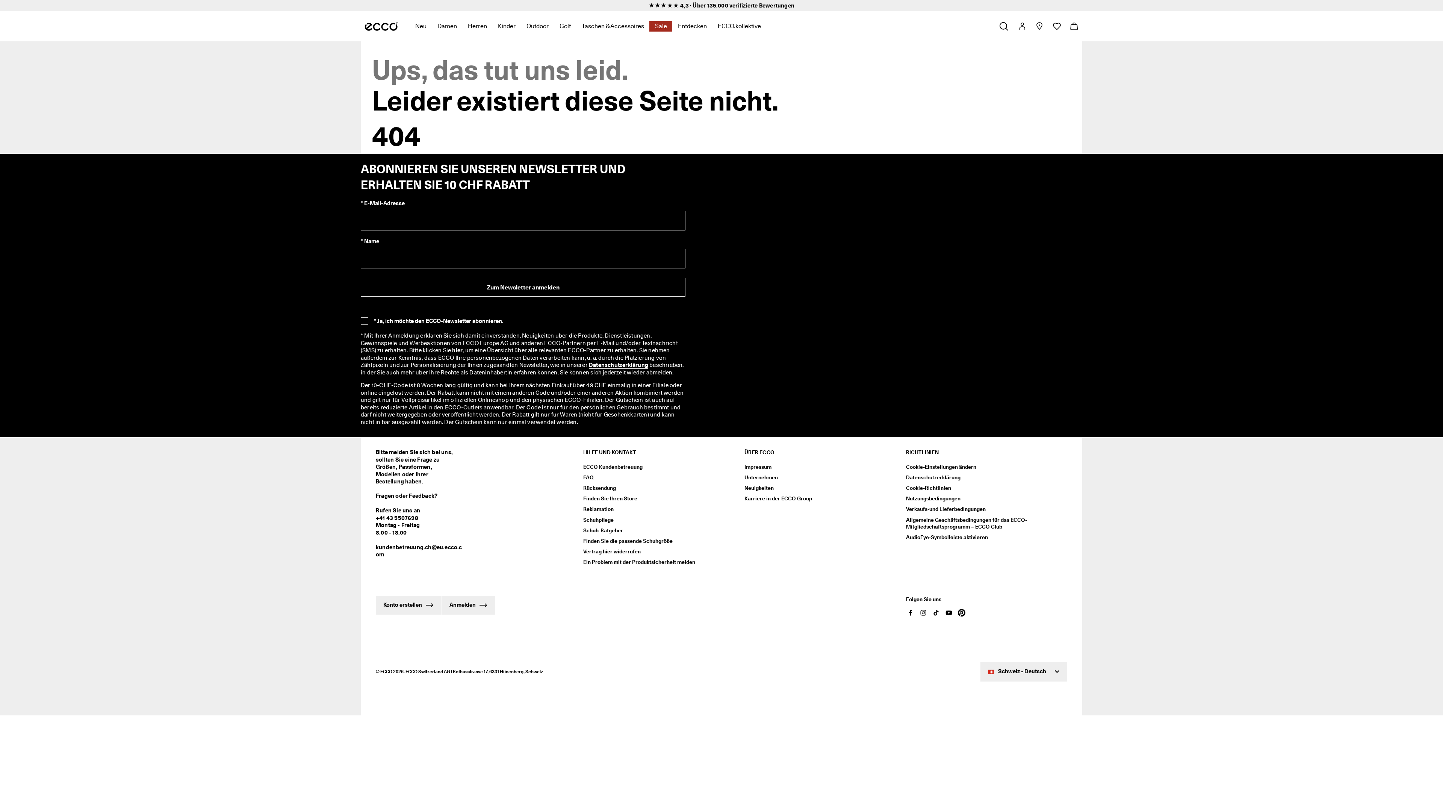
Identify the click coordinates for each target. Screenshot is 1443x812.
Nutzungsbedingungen (933, 498)
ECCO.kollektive (739, 26)
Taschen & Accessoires (613, 26)
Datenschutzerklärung (618, 365)
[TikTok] (936, 612)
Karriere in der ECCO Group (778, 498)
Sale (661, 26)
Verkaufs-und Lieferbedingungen (946, 509)
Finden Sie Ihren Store (610, 498)
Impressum (757, 467)
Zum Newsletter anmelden (523, 287)
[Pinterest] (961, 612)
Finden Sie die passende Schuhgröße (628, 541)
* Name (370, 241)
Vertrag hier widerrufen (612, 551)
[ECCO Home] (381, 26)
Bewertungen (776, 5)
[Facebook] (910, 612)
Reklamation (598, 509)
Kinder (507, 26)
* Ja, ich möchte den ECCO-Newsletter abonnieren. (439, 321)
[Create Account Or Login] (1021, 26)
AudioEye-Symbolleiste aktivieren (947, 537)
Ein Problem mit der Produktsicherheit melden (639, 562)
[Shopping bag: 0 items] (1073, 26)
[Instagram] (923, 612)
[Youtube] (948, 612)
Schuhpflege (598, 520)
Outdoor (537, 26)
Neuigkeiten (759, 488)
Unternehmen (761, 477)
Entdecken (692, 26)
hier (457, 350)
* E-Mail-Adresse (383, 203)
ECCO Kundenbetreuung (613, 467)
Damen (447, 26)
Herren (477, 26)
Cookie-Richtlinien (928, 488)
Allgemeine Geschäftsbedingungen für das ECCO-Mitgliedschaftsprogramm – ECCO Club (966, 523)
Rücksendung (599, 488)
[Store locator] (1039, 26)
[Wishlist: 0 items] (1056, 26)
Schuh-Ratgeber (603, 530)
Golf (565, 26)
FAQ (588, 477)
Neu (421, 26)
